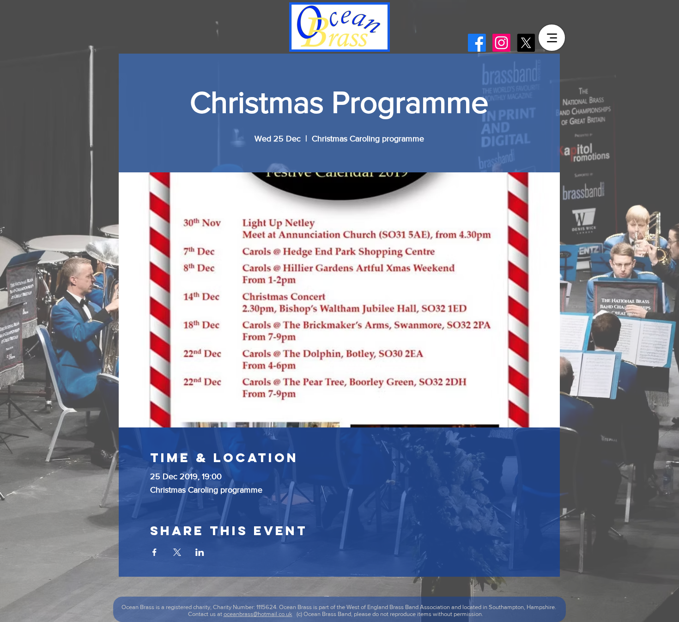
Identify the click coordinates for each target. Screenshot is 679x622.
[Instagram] (501, 43)
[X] (526, 43)
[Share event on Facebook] (154, 552)
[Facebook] (477, 43)
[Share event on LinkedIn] (199, 552)
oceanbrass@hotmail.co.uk (258, 613)
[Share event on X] (177, 552)
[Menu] (552, 38)
